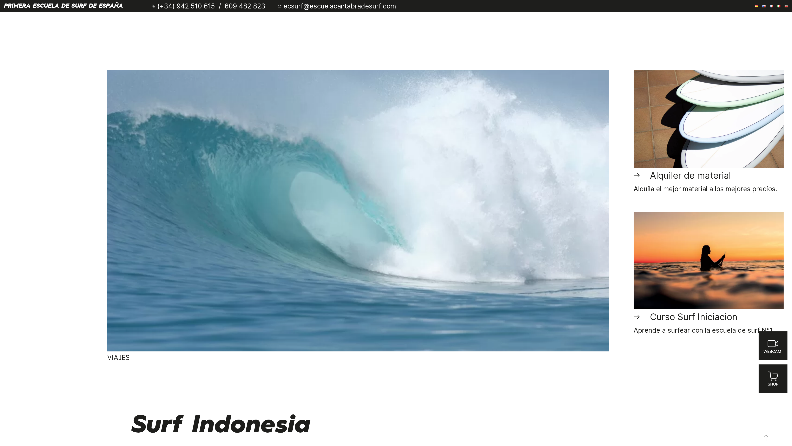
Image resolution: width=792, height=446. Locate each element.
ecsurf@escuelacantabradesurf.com (339, 6)
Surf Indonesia (221, 425)
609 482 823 (245, 6)
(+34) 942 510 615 (186, 6)
